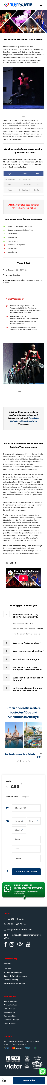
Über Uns (7, 969)
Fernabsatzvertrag (11, 980)
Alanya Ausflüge (10, 1001)
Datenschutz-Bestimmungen (15, 976)
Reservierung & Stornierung (14, 983)
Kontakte (7, 964)
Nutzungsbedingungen (13, 972)
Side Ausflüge (9, 1009)
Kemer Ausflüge (10, 1016)
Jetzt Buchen (29, 1080)
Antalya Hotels (9, 280)
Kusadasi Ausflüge (11, 1020)
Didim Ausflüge (10, 1023)
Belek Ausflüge (9, 1012)
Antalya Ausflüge (10, 1005)
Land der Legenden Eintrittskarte (20, 754)
